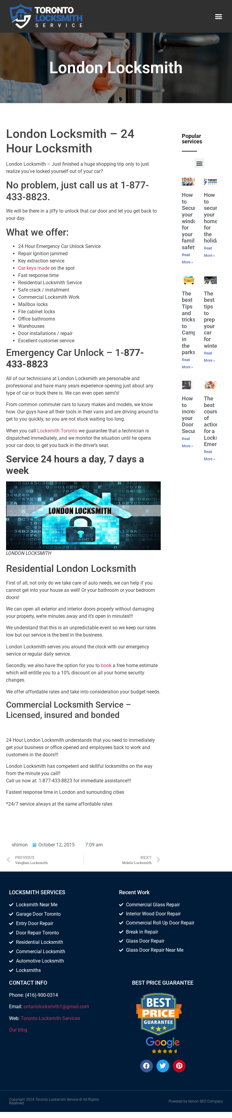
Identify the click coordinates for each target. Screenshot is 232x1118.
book (106, 665)
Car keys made (34, 268)
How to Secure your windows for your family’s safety (192, 221)
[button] (218, 16)
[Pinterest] (179, 1066)
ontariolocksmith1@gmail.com (56, 1006)
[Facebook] (146, 1066)
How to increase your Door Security (192, 414)
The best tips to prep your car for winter (211, 319)
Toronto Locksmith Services (50, 1018)
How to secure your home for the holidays (214, 218)
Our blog (18, 1030)
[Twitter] (162, 1066)
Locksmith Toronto (57, 431)
